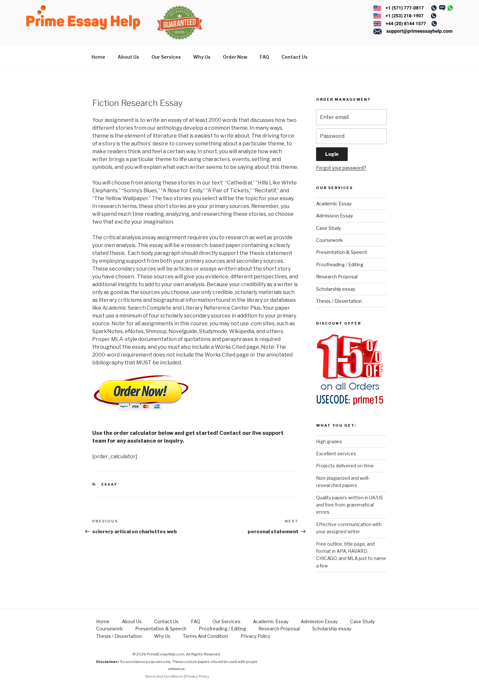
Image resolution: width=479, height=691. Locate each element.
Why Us (201, 57)
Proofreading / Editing (339, 264)
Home (98, 57)
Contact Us (295, 57)
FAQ (264, 57)
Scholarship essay (335, 289)
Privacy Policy (255, 636)
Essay (109, 484)
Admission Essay (334, 215)
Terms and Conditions (164, 676)
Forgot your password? (341, 167)
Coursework (329, 240)
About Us (128, 57)
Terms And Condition (205, 636)
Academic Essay (334, 203)
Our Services (166, 57)
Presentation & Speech (341, 252)
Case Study (328, 228)
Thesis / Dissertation (339, 301)
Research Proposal (336, 276)
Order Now (235, 57)
